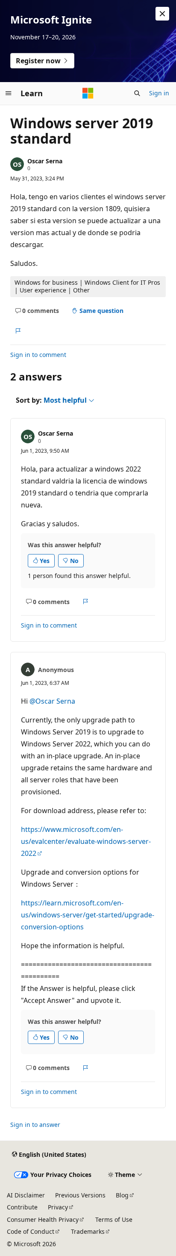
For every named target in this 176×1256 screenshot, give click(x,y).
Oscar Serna (44, 161)
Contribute (22, 1207)
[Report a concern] (17, 331)
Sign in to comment (38, 355)
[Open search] (137, 93)
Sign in (159, 93)
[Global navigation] (8, 93)
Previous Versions (80, 1195)
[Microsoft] (88, 93)
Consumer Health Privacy (43, 1219)
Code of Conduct (30, 1231)
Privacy (58, 1207)
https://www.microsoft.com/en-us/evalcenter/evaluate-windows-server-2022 (86, 841)
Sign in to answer (35, 1124)
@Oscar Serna (52, 701)
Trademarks (88, 1231)
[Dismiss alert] (162, 14)
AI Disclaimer (26, 1195)
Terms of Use (113, 1219)
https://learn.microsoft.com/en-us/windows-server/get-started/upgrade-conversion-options (87, 915)
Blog (122, 1195)
